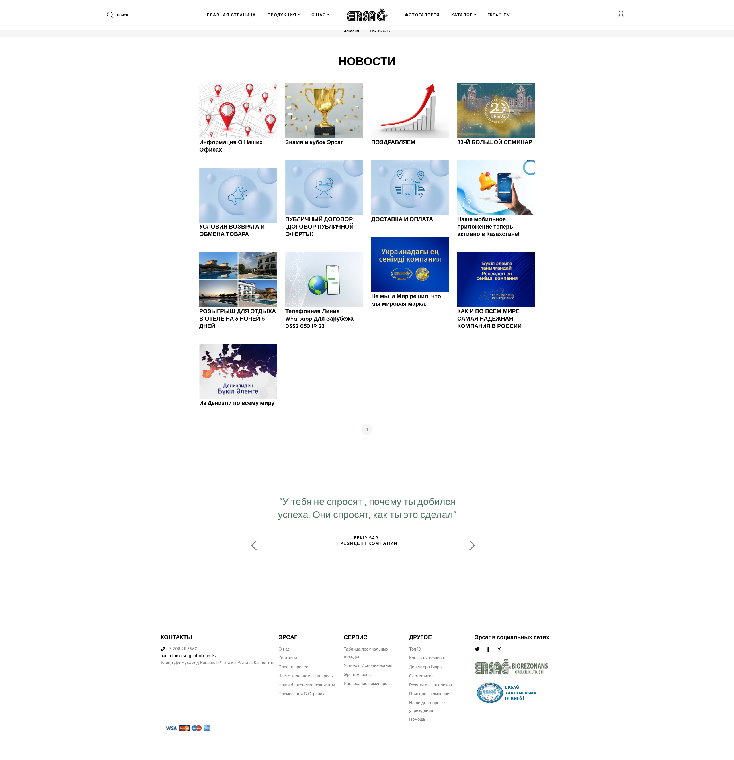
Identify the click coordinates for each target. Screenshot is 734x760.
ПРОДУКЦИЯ (282, 15)
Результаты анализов (430, 685)
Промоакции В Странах (301, 693)
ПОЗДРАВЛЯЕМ (393, 142)
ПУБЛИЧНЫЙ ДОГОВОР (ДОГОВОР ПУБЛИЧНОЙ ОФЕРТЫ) (319, 226)
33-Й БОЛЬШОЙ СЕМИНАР (494, 142)
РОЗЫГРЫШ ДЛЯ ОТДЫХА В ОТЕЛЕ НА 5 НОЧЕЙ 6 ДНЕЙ (237, 318)
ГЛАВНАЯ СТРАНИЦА (231, 15)
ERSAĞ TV (499, 15)
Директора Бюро (425, 666)
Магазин (351, 30)
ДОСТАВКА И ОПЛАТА (402, 219)
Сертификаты (422, 676)
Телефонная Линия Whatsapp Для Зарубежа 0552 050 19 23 (319, 318)
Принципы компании (429, 693)
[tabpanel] (367, 543)
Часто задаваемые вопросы (306, 676)
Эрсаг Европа (357, 674)
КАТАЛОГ (462, 15)
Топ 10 (415, 649)
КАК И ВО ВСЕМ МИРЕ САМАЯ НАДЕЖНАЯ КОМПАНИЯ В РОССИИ (489, 318)
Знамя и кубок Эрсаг (314, 142)
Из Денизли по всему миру (236, 403)
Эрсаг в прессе (293, 666)
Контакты (287, 658)
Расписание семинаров (367, 683)
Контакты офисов (426, 658)
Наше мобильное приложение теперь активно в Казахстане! (488, 226)
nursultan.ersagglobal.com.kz (189, 655)
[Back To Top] (718, 724)
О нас (284, 649)
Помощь (417, 719)
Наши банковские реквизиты (306, 685)
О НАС (318, 15)
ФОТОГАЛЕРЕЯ (422, 15)
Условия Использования (368, 665)
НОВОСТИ (381, 30)
